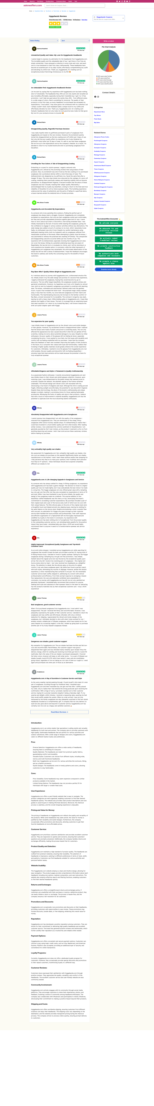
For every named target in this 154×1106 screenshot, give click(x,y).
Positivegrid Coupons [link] (100, 140)
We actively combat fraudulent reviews (109, 239)
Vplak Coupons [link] (98, 208)
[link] (38, 24)
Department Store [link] (39, 11)
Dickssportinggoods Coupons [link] (103, 187)
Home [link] (30, 11)
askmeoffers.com (33, 5)
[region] (115, 28)
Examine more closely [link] (108, 269)
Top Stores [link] (48, 11)
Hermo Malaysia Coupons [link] (102, 180)
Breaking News (50, 1)
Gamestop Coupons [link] (100, 158)
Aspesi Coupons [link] (99, 162)
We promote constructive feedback (108, 247)
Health (70, 1)
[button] (109, 223)
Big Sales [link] (64, 11)
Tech (76, 1)
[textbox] (75, 5)
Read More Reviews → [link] (59, 712)
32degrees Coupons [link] (100, 176)
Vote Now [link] (84, 19)
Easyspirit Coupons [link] (100, 204)
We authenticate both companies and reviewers (108, 255)
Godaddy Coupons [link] (100, 151)
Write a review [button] (109, 41)
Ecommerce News (61, 1)
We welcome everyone (108, 223)
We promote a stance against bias (108, 262)
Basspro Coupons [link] (99, 194)
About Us (32, 1)
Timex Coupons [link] (99, 169)
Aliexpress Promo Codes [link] (101, 137)
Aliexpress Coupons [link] (100, 144)
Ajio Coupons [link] (98, 197)
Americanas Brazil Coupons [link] (102, 165)
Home (25, 1)
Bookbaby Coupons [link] (100, 190)
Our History (40, 1)
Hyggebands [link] (72, 11)
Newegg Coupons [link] (99, 155)
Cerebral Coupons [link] (99, 183)
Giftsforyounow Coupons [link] (102, 172)
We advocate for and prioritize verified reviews (108, 231)
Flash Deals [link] (56, 11)
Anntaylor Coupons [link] (100, 147)
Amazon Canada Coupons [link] (102, 201)
